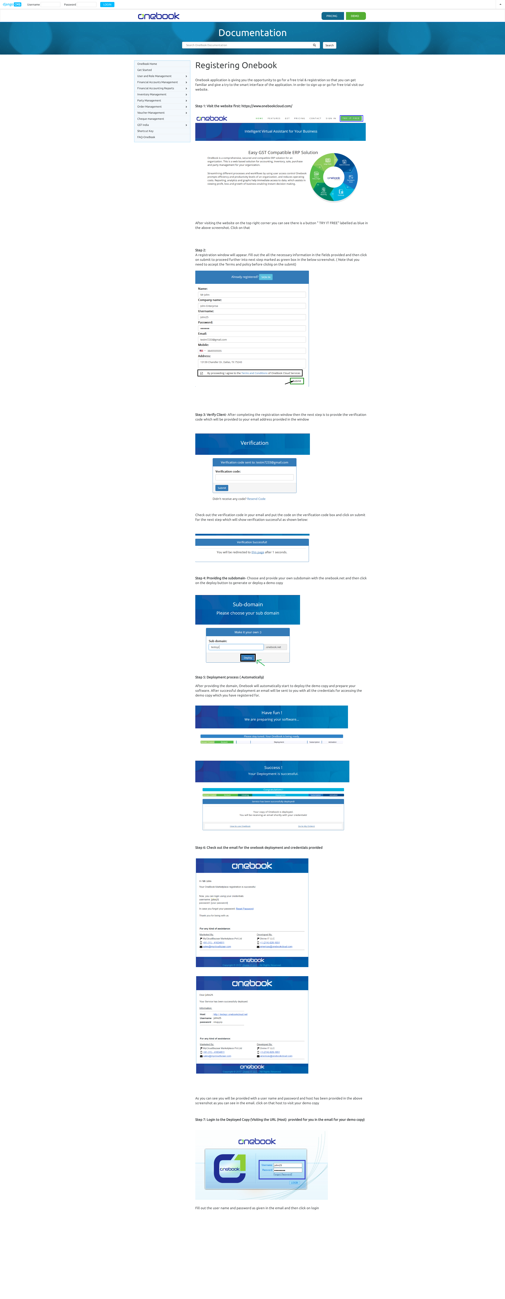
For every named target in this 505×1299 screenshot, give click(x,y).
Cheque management (150, 118)
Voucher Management (151, 112)
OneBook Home (147, 63)
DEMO (355, 16)
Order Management (149, 106)
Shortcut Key (145, 131)
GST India (143, 124)
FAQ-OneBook (146, 137)
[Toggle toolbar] (500, 4)
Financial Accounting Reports (155, 88)
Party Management (149, 100)
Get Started (144, 69)
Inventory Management (151, 94)
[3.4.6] (12, 4)
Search (329, 45)
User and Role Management (154, 76)
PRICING (331, 16)
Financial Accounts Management (157, 82)
